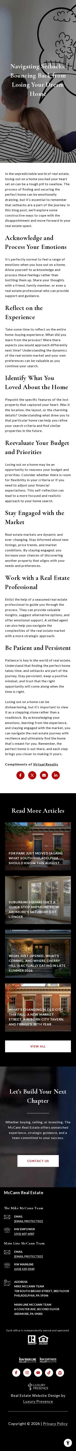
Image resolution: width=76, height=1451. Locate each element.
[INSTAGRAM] (27, 1373)
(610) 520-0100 (24, 1269)
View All (38, 1046)
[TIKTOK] (49, 1373)
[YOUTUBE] (38, 1373)
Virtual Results (45, 764)
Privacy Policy (55, 1423)
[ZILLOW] (60, 1373)
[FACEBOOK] (16, 1373)
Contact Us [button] (38, 1161)
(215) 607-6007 (24, 1233)
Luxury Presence (38, 1401)
